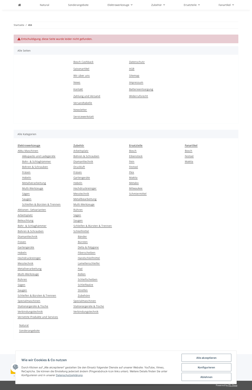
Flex (131, 172)
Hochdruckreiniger (29, 258)
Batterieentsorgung (141, 89)
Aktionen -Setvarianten (32, 209)
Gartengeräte (26, 247)
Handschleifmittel (89, 258)
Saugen (26, 199)
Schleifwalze (85, 284)
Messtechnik (25, 263)
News (76, 82)
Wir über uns (81, 75)
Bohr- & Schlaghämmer (36, 161)
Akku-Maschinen (28, 150)
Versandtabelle (82, 103)
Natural (24, 325)
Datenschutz (137, 62)
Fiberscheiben (86, 252)
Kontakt (78, 89)
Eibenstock (135, 156)
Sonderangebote (29, 330)
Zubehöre (84, 295)
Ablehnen (206, 377)
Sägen (26, 193)
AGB (131, 68)
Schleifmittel (81, 231)
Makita (133, 177)
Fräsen (26, 172)
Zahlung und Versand (86, 96)
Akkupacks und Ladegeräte (38, 156)
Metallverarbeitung (34, 183)
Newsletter (80, 109)
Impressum (136, 82)
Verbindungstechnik (30, 311)
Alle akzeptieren (206, 357)
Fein (131, 161)
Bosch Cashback (83, 62)
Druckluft (79, 167)
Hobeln (26, 177)
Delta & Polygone (88, 247)
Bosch (133, 150)
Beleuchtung (25, 220)
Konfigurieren (206, 367)
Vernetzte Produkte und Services (38, 317)
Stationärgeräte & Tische (33, 306)
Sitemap (134, 75)
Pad (80, 268)
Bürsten (83, 242)
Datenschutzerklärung (69, 375)
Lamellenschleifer (89, 263)
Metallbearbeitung (84, 199)
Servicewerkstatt (83, 116)
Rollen (82, 274)
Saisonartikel (81, 68)
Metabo (134, 183)
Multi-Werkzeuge (32, 188)
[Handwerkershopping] (19, 5)
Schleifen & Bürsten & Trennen (41, 204)
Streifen (83, 290)
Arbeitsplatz (25, 215)
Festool (133, 167)
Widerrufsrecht (138, 96)
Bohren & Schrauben (35, 167)
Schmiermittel (137, 193)
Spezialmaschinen (29, 301)
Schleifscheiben (87, 279)
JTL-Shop (232, 385)
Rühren (22, 279)
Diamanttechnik (27, 236)
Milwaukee (135, 188)
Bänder (82, 236)
